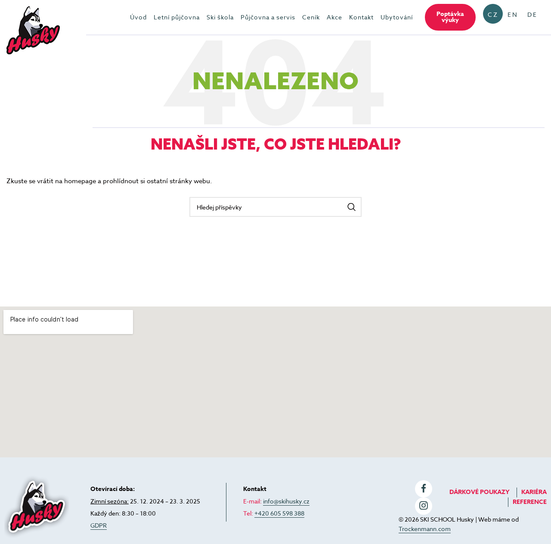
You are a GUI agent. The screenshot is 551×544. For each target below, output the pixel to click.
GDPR (98, 525)
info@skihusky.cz (286, 501)
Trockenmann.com (425, 529)
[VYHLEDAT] (352, 207)
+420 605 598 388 (279, 513)
